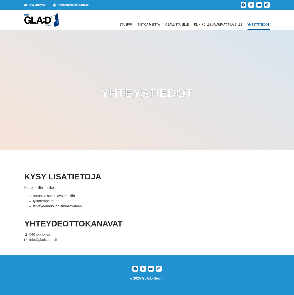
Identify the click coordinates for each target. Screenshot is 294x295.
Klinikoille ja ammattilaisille (218, 24)
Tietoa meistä (148, 24)
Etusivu (125, 24)
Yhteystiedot (259, 24)
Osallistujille (177, 24)
